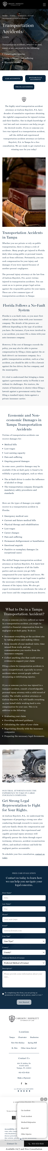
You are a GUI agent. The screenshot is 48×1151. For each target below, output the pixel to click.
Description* (7, 968)
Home (4, 16)
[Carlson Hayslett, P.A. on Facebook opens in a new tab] (21, 1083)
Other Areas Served (28, 1048)
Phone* (5, 914)
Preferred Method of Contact (13, 958)
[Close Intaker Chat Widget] (45, 1099)
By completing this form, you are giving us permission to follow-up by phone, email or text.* (24, 994)
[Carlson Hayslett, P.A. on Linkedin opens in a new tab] (26, 1083)
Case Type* (6, 936)
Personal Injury (26, 16)
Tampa (13, 16)
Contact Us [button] (12, 1143)
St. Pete (14, 1048)
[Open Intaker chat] (20, 1139)
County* (5, 947)
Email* (5, 926)
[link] (24, 1072)
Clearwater (22, 1037)
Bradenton (34, 1037)
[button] (44, 4)
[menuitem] (21, 1083)
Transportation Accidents (15, 18)
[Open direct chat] (42, 1099)
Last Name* (6, 904)
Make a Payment (23, 1078)
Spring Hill (32, 1042)
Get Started (24, 1002)
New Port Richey (18, 1042)
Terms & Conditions (14, 1111)
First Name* (7, 893)
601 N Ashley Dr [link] (24, 1065)
